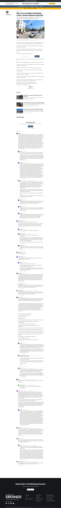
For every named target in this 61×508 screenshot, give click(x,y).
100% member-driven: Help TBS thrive (12, 499)
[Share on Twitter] (28, 88)
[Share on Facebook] (30, 88)
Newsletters (32, 6)
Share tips (30, 8)
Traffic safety (19, 11)
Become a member (52, 3)
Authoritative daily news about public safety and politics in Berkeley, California (12, 3)
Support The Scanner (29, 498)
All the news (25, 8)
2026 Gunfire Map (21, 6)
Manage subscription (39, 498)
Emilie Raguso (8, 14)
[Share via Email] (32, 88)
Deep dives (36, 6)
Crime (26, 6)
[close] (60, 1)
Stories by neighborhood (51, 500)
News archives (38, 495)
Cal (28, 6)
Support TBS (34, 8)
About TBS (40, 6)
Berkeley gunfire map (50, 495)
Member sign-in (38, 500)
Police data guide (49, 498)
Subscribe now (31, 489)
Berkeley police (35, 45)
